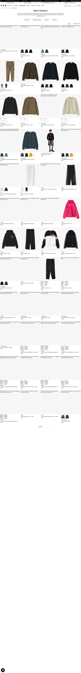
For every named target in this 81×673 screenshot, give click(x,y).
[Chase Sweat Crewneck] (10, 269)
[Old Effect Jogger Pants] (10, 71)
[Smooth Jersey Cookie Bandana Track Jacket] (30, 333)
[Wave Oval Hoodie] (10, 239)
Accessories (38, 5)
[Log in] (77, 5)
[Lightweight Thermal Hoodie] (10, 209)
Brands (43, 5)
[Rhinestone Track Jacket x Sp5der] (51, 175)
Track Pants (47, 19)
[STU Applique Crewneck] (30, 402)
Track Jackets (27, 19)
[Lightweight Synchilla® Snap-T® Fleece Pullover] (51, 37)
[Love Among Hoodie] (10, 333)
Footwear (28, 5)
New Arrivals (9, 5)
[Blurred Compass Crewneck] (51, 106)
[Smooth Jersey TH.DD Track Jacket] (30, 368)
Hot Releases (15, 5)
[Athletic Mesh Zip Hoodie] (51, 209)
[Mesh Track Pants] (30, 239)
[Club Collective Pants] (30, 175)
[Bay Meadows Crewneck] (30, 140)
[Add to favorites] (19, 50)
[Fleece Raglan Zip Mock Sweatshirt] (51, 402)
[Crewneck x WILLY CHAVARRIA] (51, 239)
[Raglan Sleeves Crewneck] (30, 71)
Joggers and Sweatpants (37, 19)
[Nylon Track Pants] (51, 269)
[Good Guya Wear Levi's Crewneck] (10, 37)
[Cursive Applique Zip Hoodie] (30, 209)
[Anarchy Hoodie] (30, 303)
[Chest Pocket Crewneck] (10, 106)
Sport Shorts (54, 19)
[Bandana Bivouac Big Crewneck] (10, 303)
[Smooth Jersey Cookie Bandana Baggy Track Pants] (51, 333)
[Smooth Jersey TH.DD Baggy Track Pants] (51, 368)
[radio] (67, 24)
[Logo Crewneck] (51, 140)
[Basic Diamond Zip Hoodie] (30, 269)
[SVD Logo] (3, 5)
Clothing (32, 5)
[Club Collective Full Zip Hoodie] (10, 175)
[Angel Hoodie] (51, 303)
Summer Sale (22, 5)
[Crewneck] (30, 37)
